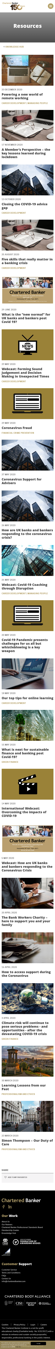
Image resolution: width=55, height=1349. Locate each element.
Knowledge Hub (15, 47)
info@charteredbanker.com (13, 1281)
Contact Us (6, 1278)
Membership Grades (10, 1230)
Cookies (5, 1324)
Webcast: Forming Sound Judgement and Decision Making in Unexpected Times (25, 372)
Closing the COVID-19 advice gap (24, 206)
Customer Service (9, 1269)
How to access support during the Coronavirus (26, 974)
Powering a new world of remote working (22, 96)
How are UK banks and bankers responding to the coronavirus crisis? (27, 534)
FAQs (4, 1275)
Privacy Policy (19, 1324)
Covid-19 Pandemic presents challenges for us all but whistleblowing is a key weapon (25, 645)
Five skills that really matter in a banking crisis (27, 261)
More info (18, 1347)
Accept (38, 1343)
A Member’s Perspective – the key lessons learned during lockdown (26, 153)
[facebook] (4, 1207)
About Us (6, 1221)
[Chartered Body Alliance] (27, 1299)
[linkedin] (10, 1207)
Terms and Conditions (11, 1272)
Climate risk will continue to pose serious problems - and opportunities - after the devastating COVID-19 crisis (25, 1028)
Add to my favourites (17, 1177)
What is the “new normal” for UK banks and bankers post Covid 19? (26, 318)
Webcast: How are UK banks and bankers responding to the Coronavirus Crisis (27, 866)
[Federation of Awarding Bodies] (27, 1241)
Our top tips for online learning (27, 698)
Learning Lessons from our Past (24, 1087)
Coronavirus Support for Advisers (22, 481)
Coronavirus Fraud (17, 428)
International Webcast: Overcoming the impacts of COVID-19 (24, 812)
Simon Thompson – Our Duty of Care (27, 1142)
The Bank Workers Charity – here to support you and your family (26, 921)
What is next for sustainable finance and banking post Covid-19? (25, 753)
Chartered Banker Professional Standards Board (22, 1227)
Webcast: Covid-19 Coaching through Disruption (24, 586)
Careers (44, 1324)
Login (32, 1324)
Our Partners (7, 1224)
